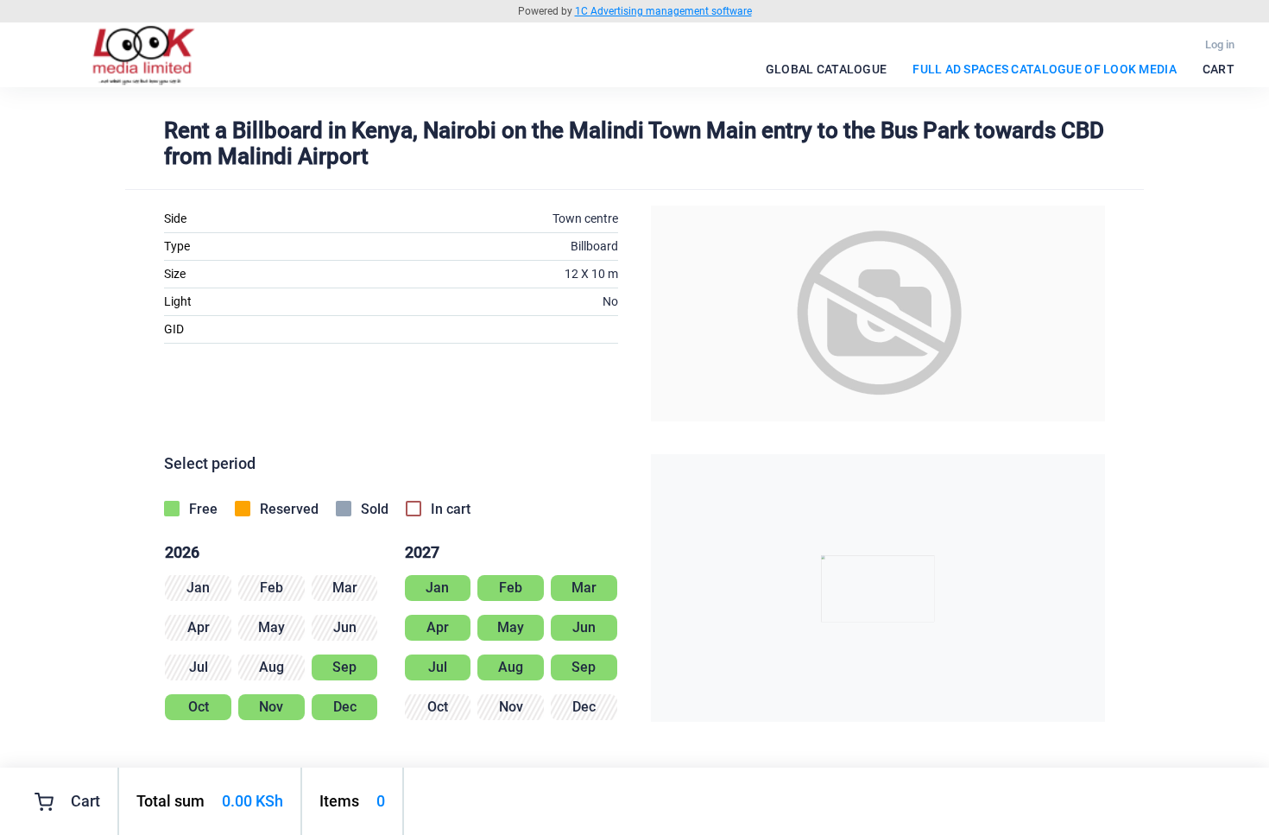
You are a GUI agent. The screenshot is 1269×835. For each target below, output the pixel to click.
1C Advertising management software (663, 11)
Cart (1218, 69)
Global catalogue (826, 69)
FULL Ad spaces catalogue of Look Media (1044, 69)
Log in (1219, 44)
